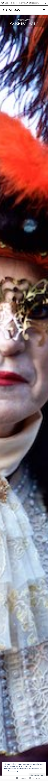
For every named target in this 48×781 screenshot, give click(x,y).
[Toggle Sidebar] (43, 10)
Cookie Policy (13, 771)
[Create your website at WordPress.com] (24, 3)
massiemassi (12, 10)
